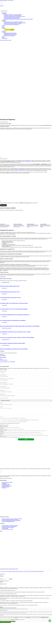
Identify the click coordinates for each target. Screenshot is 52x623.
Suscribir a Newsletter (5, 486)
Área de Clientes (4, 38)
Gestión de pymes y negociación (9, 35)
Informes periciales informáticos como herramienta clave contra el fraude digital (13, 348)
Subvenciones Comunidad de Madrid (8, 521)
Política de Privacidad (11, 571)
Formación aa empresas (4, 31)
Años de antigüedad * (3, 382)
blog (17, 280)
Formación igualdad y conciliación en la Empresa (10, 525)
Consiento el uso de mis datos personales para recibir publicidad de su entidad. (14, 421)
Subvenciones (3, 205)
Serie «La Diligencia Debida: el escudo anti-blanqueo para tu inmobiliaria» (13, 320)
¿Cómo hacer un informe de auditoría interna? (11, 24)
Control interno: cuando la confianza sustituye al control (9, 286)
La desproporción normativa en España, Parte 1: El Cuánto (10, 297)
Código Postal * (2, 394)
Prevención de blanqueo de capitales (10, 34)
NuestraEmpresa (3, 37)
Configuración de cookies (11, 621)
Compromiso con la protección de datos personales (35, 571)
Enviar (26, 439)
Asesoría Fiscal (4, 288)
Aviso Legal (25, 571)
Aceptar (1, 621)
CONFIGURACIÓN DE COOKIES (5, 622)
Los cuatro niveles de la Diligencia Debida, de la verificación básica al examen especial (14, 314)
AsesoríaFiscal (3, 26)
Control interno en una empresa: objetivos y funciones (12, 23)
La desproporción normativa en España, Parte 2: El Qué (9, 291)
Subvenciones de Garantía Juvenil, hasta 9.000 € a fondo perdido (14, 16)
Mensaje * (1, 406)
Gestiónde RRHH (3, 28)
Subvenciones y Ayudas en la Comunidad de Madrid (12, 15)
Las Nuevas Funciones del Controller (8, 527)
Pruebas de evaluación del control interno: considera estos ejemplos (15, 22)
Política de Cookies (19, 571)
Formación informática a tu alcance (7, 529)
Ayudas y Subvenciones (26, 160)
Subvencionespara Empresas (4, 13)
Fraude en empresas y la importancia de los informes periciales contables (12, 343)
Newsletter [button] (1, 5)
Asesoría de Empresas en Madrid (7, 482)
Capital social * (2, 390)
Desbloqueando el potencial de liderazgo (10, 33)
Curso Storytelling (5, 528)
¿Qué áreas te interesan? (5, 400)
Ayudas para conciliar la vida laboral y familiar (11, 18)
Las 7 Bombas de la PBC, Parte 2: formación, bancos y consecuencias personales (14, 303)
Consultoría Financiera (5, 282)
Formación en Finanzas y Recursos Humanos (9, 526)
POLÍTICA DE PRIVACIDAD (14, 437)
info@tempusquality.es (3, 0)
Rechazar (5, 621)
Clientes (8, 40)
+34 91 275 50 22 (10, 0)
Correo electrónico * (3, 374)
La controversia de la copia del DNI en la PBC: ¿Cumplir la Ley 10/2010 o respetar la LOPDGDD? (17, 337)
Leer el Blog (4, 487)
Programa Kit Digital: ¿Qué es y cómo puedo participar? (13, 14)
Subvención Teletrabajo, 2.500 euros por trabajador (12, 17)
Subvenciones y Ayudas (6, 484)
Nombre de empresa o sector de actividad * (7, 378)
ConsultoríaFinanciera (4, 20)
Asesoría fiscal (4, 483)
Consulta (3, 40)
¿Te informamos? (3, 276)
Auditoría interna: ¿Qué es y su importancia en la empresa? (13, 21)
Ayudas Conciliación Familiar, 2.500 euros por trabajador (11, 520)
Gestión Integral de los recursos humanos (17, 168)
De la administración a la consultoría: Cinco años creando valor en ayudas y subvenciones (15, 331)
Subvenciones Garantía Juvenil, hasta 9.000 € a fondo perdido (12, 518)
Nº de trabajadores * (3, 386)
